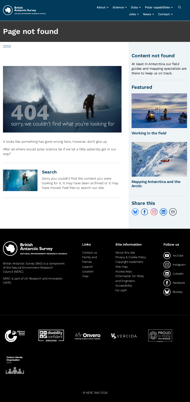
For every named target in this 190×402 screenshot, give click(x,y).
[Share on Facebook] (144, 212)
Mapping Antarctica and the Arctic (156, 183)
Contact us (89, 252)
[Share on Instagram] (154, 212)
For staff (121, 290)
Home (7, 45)
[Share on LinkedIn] (163, 212)
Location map (88, 274)
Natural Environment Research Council (28, 269)
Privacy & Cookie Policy (130, 257)
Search (49, 172)
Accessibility (123, 285)
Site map (121, 266)
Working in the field (149, 133)
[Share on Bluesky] (135, 212)
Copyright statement (129, 262)
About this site (125, 252)
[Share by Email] (173, 212)
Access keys (123, 271)
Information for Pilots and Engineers (129, 278)
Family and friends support (89, 261)
